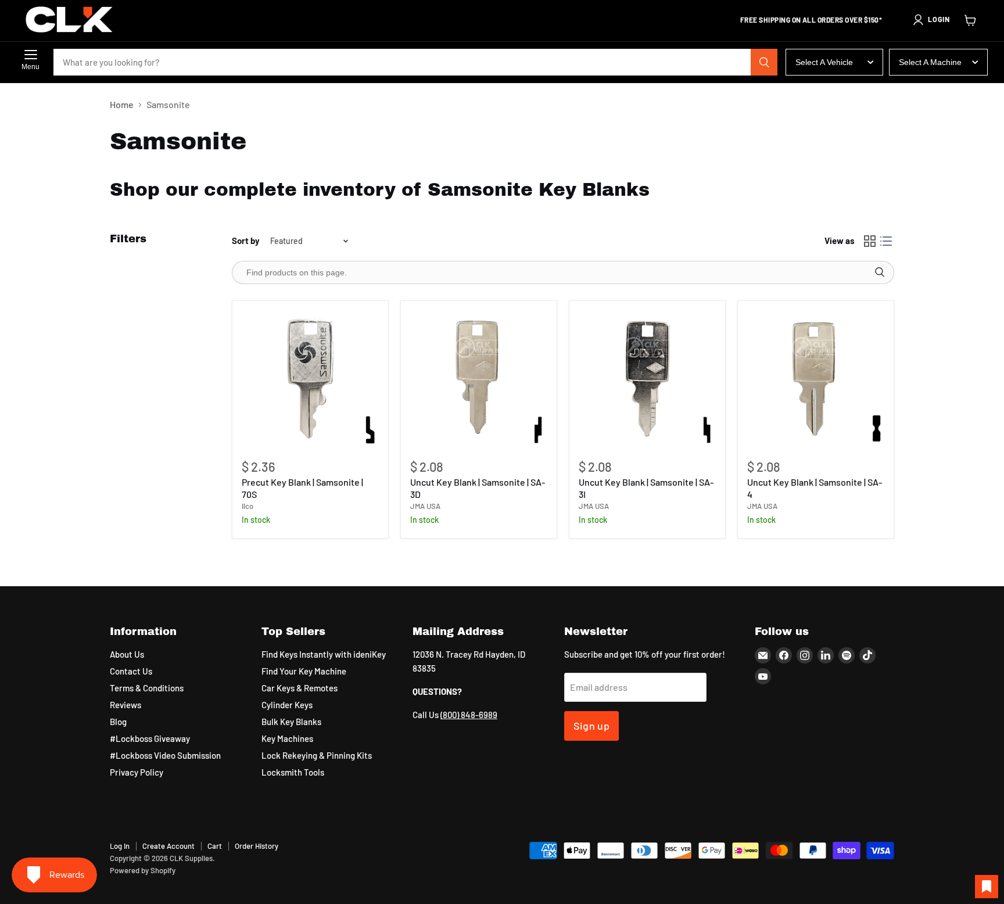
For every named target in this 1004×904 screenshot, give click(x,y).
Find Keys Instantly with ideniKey (323, 654)
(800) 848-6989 (468, 714)
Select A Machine (930, 62)
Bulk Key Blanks (291, 721)
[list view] (886, 241)
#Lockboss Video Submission (165, 755)
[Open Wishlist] (986, 886)
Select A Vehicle (824, 62)
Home (122, 104)
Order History (256, 846)
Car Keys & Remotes (299, 688)
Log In (120, 846)
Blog (118, 721)
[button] (930, 20)
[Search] (764, 62)
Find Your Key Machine (303, 671)
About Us (127, 654)
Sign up (591, 725)
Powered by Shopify (142, 870)
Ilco (247, 506)
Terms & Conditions (147, 688)
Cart (214, 846)
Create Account (168, 846)
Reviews (125, 704)
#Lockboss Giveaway (150, 738)
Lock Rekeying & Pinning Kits (316, 755)
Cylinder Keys (287, 704)
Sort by (246, 241)
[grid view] (870, 241)
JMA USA (425, 506)
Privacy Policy (136, 772)
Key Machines (287, 738)
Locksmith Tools (292, 772)
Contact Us (131, 671)
